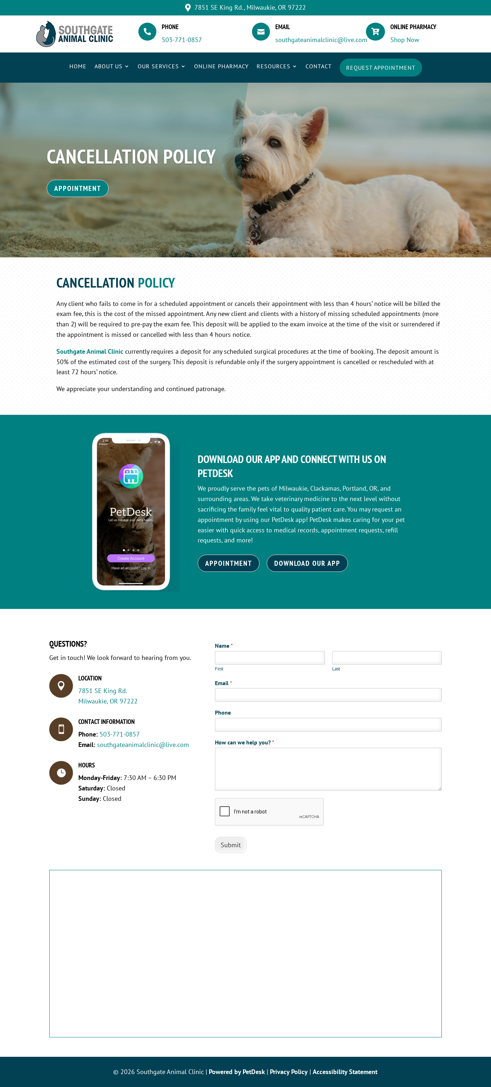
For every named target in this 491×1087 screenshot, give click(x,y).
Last (336, 669)
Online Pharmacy (221, 67)
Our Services (158, 67)
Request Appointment (381, 67)
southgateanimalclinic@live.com (321, 40)
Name (224, 645)
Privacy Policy (289, 1072)
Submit (231, 845)
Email (223, 683)
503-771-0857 (182, 40)
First (219, 669)
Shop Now (404, 40)
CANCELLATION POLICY (131, 156)
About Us (109, 67)
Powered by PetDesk (237, 1072)
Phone (223, 712)
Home (78, 67)
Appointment (77, 188)
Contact (319, 67)
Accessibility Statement (345, 1072)
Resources (273, 67)
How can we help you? (244, 742)
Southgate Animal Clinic (89, 351)
